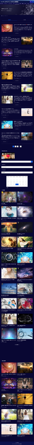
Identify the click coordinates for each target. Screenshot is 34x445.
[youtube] (17, 344)
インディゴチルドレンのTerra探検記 (9, 1)
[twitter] (16, 344)
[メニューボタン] (33, 2)
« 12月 (7, 187)
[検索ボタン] (31, 2)
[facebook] (15, 344)
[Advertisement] (17, 353)
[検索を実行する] (32, 162)
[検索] (18, 344)
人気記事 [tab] (24, 19)
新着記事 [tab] (9, 19)
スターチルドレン (9, 10)
